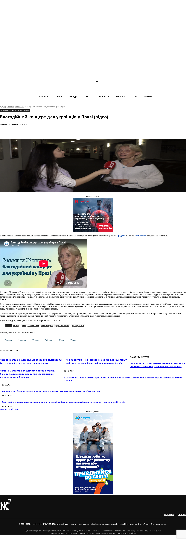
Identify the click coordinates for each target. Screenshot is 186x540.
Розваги (26, 110)
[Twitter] (68, 340)
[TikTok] (86, 81)
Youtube (35, 340)
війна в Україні (47, 326)
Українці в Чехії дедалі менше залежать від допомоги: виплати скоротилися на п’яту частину (51, 391)
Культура (13, 110)
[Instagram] (76, 81)
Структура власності (159, 524)
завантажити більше (9, 409)
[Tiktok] (56, 340)
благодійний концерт (30, 326)
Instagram (22, 340)
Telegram (48, 340)
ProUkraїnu (140, 236)
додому (3, 106)
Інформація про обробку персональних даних (97, 524)
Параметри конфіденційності (137, 524)
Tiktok (61, 340)
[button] (97, 80)
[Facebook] (71, 81)
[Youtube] (29, 340)
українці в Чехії (78, 326)
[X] (91, 81)
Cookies (120, 524)
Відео (20, 110)
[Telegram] (81, 81)
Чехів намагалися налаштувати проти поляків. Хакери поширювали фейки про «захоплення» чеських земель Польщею (27, 374)
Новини (10, 106)
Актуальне (19, 106)
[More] (58, 132)
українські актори (62, 326)
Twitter (73, 340)
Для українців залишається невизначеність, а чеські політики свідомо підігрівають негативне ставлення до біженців (63, 402)
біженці (16, 326)
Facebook (8, 340)
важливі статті (139, 357)
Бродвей (121, 236)
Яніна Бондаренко (10, 124)
